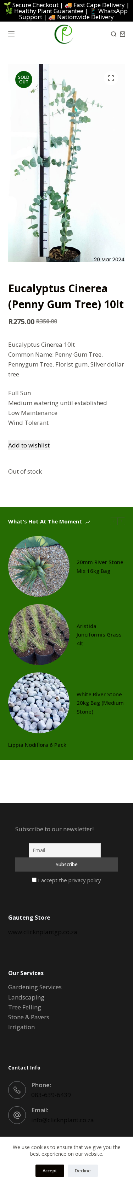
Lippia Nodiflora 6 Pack (37, 744)
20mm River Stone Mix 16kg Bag (100, 566)
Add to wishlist (29, 445)
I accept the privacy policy (69, 880)
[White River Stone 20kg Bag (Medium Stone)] (39, 702)
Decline (83, 1170)
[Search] (113, 34)
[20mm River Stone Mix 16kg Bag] (39, 566)
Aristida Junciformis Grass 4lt (99, 634)
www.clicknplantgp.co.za (42, 932)
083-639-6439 (51, 1095)
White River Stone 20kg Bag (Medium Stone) (100, 703)
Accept (50, 1170)
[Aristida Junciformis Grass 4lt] (39, 634)
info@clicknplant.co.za (62, 1120)
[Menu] (11, 34)
